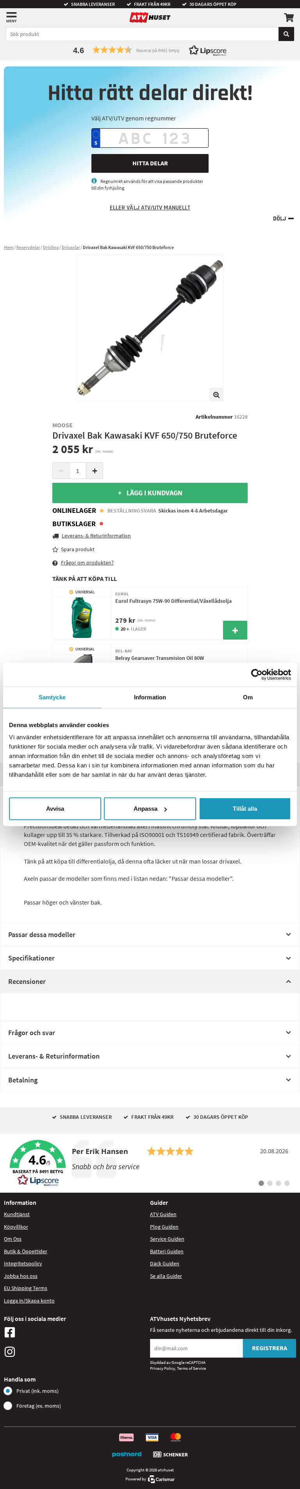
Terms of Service (191, 1368)
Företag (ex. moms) (38, 1405)
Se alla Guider (166, 1275)
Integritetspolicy (23, 1263)
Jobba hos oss (21, 1275)
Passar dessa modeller (41, 934)
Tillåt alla (245, 808)
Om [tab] (248, 696)
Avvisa (55, 808)
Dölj (279, 219)
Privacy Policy (162, 1368)
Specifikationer (31, 957)
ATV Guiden (163, 1214)
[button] (150, 50)
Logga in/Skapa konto (29, 1300)
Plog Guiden (164, 1226)
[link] (150, 1163)
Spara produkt (78, 549)
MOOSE (62, 425)
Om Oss (12, 1238)
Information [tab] (150, 696)
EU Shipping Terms (25, 1288)
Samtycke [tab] (52, 696)
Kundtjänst (17, 1214)
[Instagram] (75, 1352)
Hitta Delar (150, 163)
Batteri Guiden (167, 1251)
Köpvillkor (16, 1226)
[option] (150, 327)
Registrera (269, 1348)
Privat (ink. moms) (37, 1390)
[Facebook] (75, 1332)
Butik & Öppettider (25, 1251)
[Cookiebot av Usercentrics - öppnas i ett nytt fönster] (257, 674)
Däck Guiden (164, 1263)
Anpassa (145, 808)
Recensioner (27, 981)
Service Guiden (167, 1238)
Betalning (23, 1079)
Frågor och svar (31, 1032)
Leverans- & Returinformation (54, 1056)
